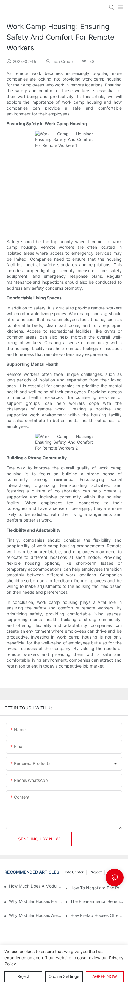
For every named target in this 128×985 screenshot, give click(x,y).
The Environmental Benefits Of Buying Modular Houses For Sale (97, 901)
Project (96, 872)
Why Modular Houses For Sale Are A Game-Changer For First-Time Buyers (35, 901)
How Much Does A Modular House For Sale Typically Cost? (36, 885)
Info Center (74, 872)
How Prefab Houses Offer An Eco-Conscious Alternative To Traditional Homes (97, 915)
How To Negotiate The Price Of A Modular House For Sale (97, 887)
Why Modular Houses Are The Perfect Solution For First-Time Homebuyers (35, 915)
